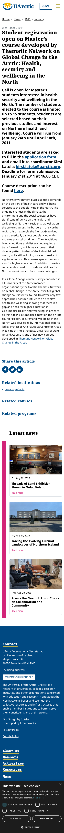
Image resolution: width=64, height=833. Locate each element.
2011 (28, 19)
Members (10, 757)
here (18, 190)
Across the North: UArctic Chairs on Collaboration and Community (35, 601)
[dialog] (32, 807)
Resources (12, 769)
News (17, 19)
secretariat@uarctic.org (19, 677)
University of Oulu (14, 389)
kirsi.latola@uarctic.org (38, 166)
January (39, 19)
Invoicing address (14, 670)
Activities (13, 763)
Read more (17, 492)
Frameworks (28, 723)
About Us (11, 751)
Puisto (25, 719)
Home (6, 19)
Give (46, 6)
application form (40, 157)
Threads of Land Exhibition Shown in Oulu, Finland (31, 485)
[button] (32, 827)
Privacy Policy (11, 729)
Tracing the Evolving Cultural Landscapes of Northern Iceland (35, 543)
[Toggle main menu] (58, 6)
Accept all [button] (16, 818)
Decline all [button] (46, 818)
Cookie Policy (11, 736)
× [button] (60, 784)
